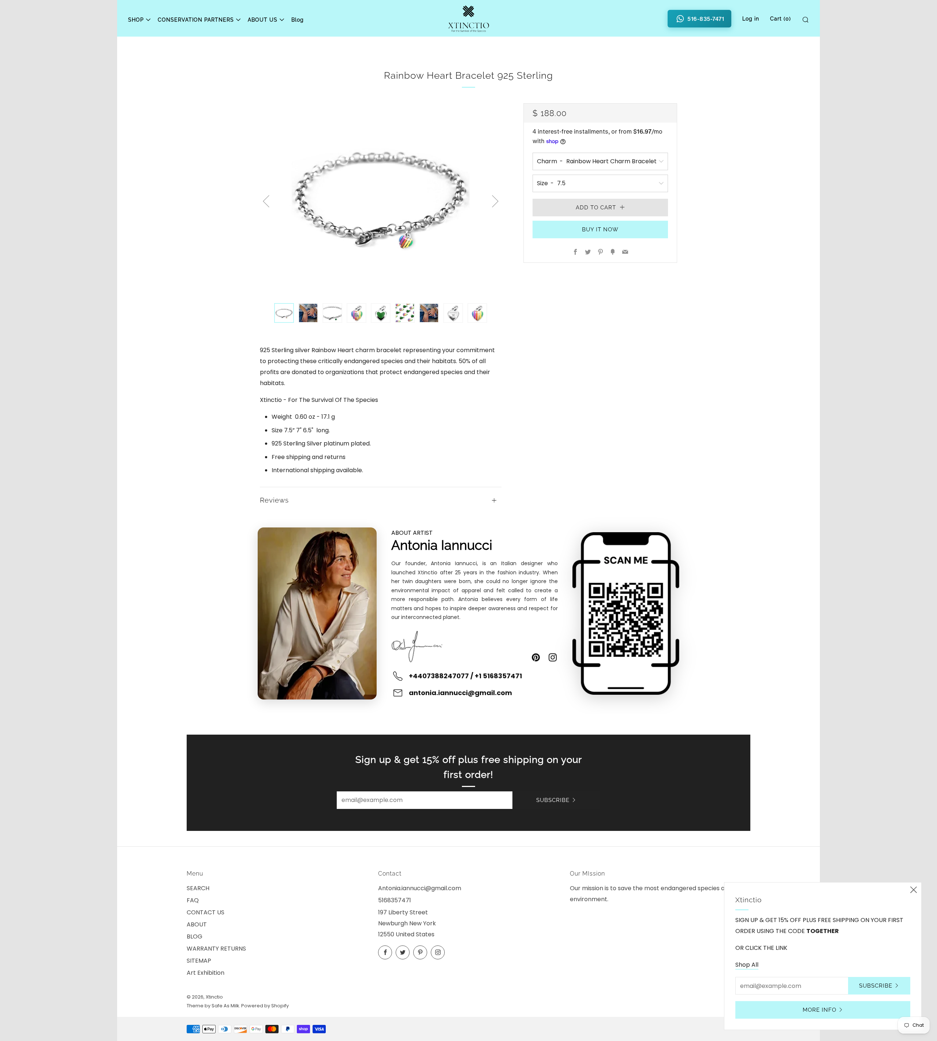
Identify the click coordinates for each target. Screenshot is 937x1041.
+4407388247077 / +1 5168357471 (465, 675)
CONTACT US (205, 912)
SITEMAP (199, 960)
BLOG (194, 936)
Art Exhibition (205, 973)
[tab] (284, 313)
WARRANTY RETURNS (216, 948)
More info (819, 1010)
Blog (297, 20)
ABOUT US (262, 20)
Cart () (780, 19)
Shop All (746, 964)
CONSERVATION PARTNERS (196, 20)
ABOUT (197, 924)
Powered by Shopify (265, 1006)
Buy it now (600, 229)
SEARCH (198, 888)
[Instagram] (553, 657)
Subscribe (553, 800)
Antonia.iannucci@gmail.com (419, 888)
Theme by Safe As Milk (213, 1006)
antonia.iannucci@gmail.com (460, 692)
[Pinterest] (536, 657)
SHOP (136, 20)
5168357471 (394, 900)
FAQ (193, 900)
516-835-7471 (705, 18)
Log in (750, 19)
